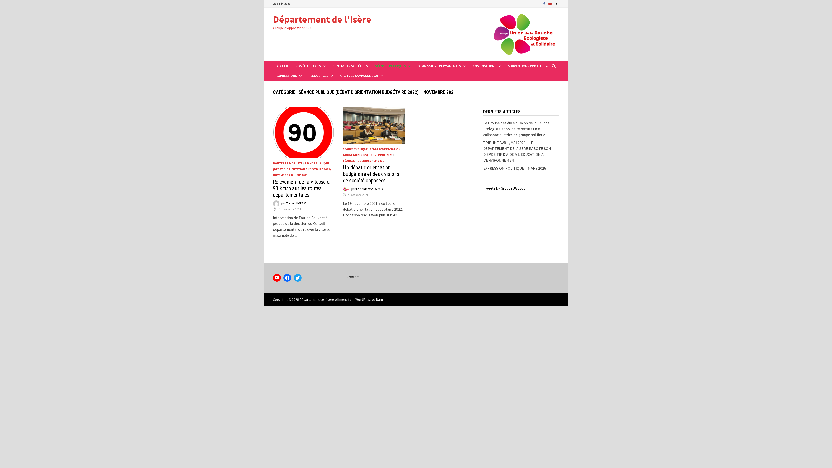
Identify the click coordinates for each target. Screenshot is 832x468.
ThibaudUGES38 (296, 203)
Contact (353, 276)
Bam (379, 299)
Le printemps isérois (369, 189)
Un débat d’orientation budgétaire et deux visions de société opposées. (371, 174)
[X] (556, 3)
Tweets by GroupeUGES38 (504, 188)
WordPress (363, 299)
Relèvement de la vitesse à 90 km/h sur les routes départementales (301, 188)
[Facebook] (544, 3)
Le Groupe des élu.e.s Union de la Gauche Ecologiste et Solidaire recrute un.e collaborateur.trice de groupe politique (516, 128)
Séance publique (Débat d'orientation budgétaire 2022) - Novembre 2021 (303, 169)
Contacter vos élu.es (350, 66)
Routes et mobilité (287, 163)
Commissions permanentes (439, 66)
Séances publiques (390, 66)
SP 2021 (302, 175)
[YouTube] (550, 3)
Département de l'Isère (322, 19)
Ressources (318, 75)
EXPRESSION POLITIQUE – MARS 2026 (514, 168)
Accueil (282, 66)
